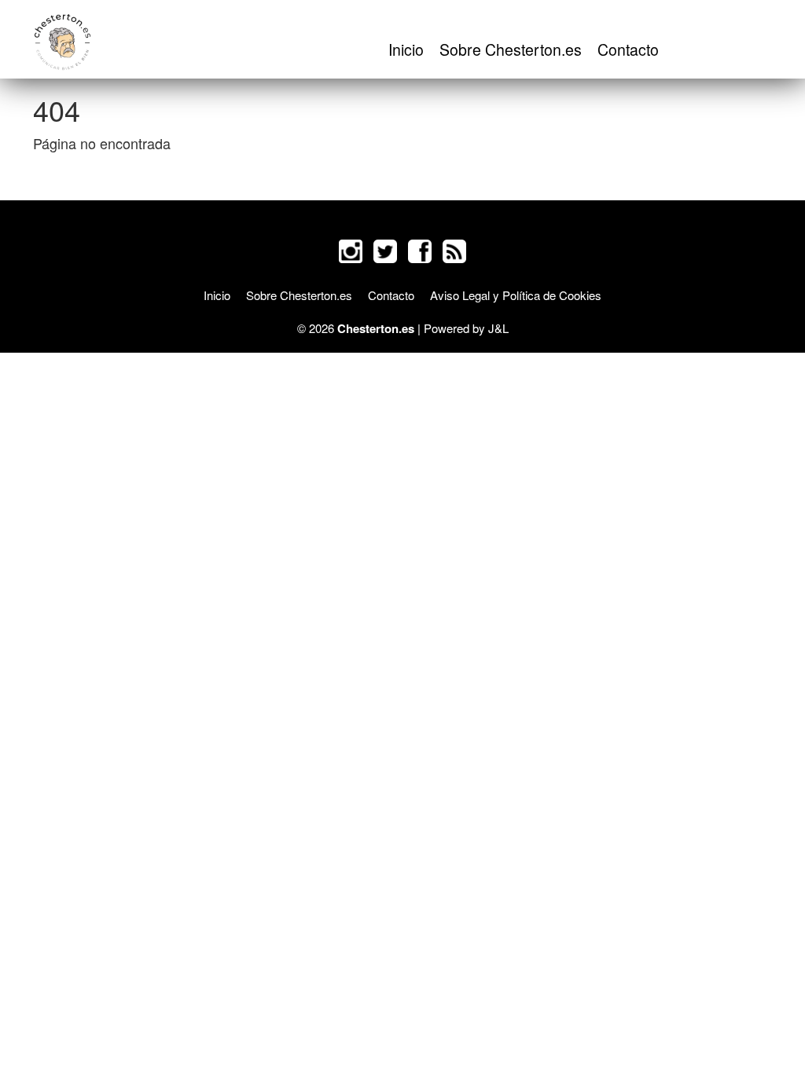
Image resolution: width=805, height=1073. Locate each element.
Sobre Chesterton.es (510, 49)
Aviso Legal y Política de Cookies (515, 295)
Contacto (628, 49)
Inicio (406, 49)
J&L (498, 328)
